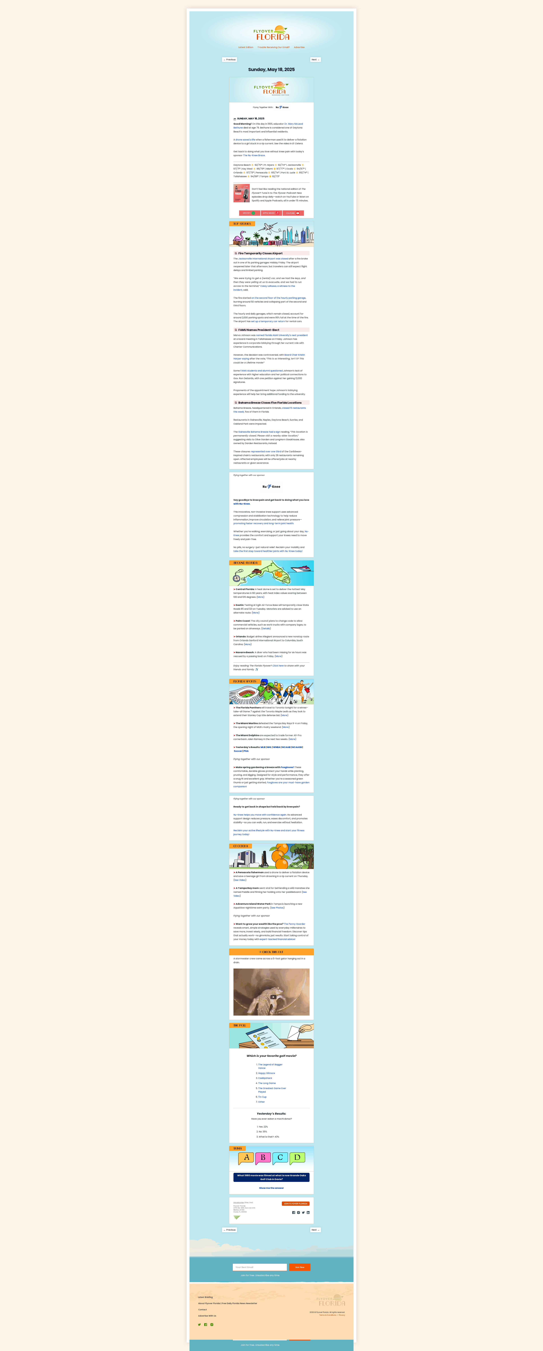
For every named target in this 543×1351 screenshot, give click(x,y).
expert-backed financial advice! (277, 939)
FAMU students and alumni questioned (261, 370)
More (260, 597)
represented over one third (266, 451)
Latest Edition (245, 47)
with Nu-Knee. (241, 503)
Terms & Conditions (327, 1315)
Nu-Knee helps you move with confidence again (259, 814)
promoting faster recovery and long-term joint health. (263, 523)
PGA (246, 751)
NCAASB (297, 747)
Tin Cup (262, 1097)
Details (266, 628)
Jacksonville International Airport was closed (263, 258)
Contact (202, 1309)
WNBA (276, 747)
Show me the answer (271, 1188)
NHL (269, 747)
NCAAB (286, 747)
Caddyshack (265, 1078)
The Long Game (267, 1083)
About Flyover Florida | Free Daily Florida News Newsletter (227, 1303)
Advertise (299, 47)
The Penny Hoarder (294, 924)
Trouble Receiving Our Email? (274, 47)
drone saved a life (245, 139)
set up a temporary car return (268, 321)
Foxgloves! (287, 767)
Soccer (238, 751)
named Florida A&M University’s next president (282, 335)
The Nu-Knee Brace (254, 155)
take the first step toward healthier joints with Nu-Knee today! (267, 551)
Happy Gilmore (266, 1073)
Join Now (299, 1267)
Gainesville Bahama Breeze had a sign (259, 431)
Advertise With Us (207, 1316)
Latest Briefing (205, 1297)
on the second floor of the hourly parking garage (278, 298)
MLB (263, 747)
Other (261, 1101)
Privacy (342, 1315)
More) (256, 612)
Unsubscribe (238, 1202)
